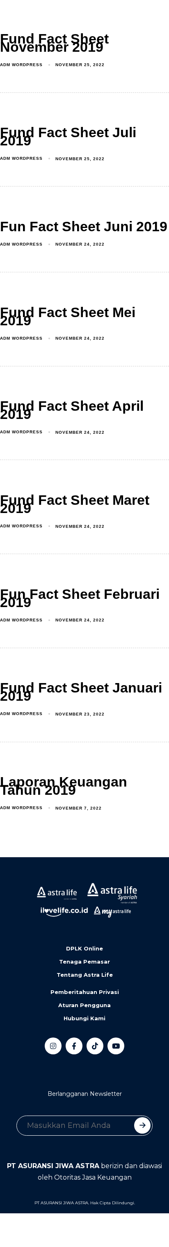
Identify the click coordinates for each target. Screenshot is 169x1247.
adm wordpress (21, 64)
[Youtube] (115, 1046)
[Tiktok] (95, 1046)
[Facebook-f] (74, 1046)
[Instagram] (53, 1046)
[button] (43, 17)
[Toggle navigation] (12, 17)
